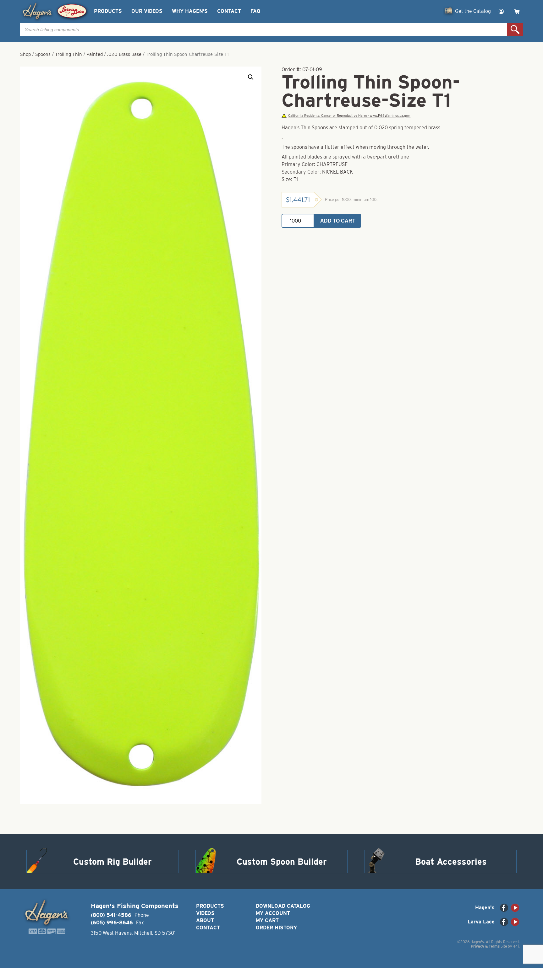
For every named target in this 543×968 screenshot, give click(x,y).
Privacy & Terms (485, 946)
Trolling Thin (68, 54)
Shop (25, 54)
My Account (273, 913)
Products (108, 11)
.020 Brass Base (124, 54)
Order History (276, 928)
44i (516, 946)
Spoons (43, 54)
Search (515, 29)
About (205, 920)
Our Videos (146, 11)
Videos (205, 913)
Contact (229, 11)
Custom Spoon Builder (282, 862)
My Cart (267, 920)
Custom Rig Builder (112, 862)
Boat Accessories (451, 862)
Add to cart (337, 220)
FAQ (255, 11)
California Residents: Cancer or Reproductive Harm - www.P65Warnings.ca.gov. (349, 116)
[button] (250, 77)
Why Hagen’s (190, 11)
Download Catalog (283, 906)
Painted (94, 54)
